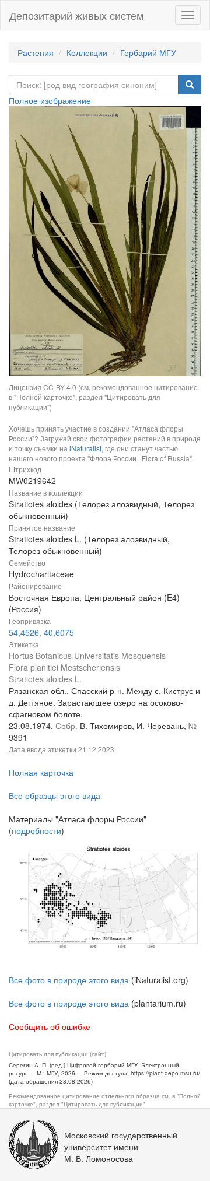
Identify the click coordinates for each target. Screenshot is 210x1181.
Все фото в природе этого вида (69, 980)
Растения (36, 52)
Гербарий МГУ (148, 52)
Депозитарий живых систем (76, 15)
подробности (36, 830)
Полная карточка (41, 772)
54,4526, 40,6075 (41, 632)
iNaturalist (85, 448)
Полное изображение (50, 100)
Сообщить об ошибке (49, 1026)
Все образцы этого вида (54, 795)
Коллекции (86, 52)
